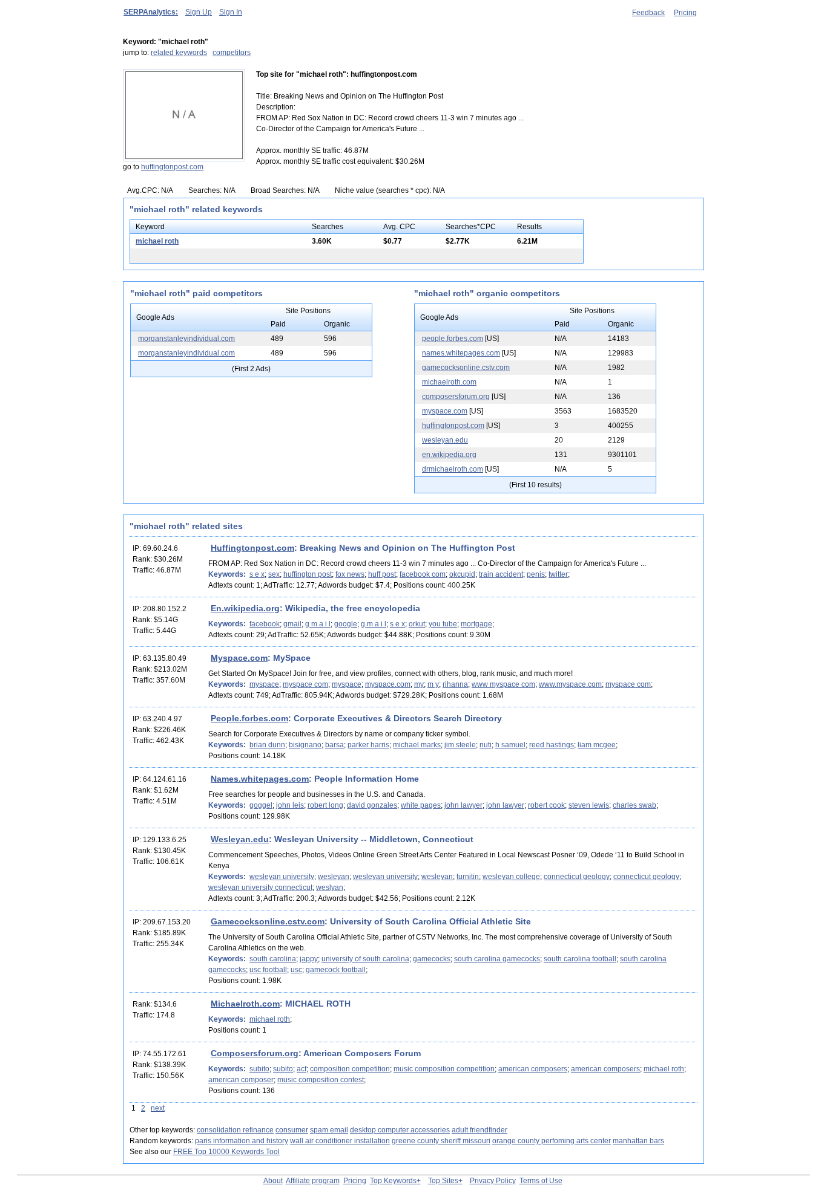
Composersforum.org (254, 1053)
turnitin (467, 876)
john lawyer (463, 805)
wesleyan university (281, 876)
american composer (241, 1080)
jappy (309, 959)
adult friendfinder (479, 1130)
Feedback (648, 12)
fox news (349, 574)
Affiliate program (313, 1180)
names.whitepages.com (461, 353)
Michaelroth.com (245, 1003)
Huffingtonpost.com (252, 548)
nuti (485, 745)
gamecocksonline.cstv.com (466, 367)
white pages (421, 805)
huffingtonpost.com (172, 167)
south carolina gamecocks (497, 959)
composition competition (350, 1069)
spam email (329, 1130)
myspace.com (444, 411)
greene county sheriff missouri (441, 1141)
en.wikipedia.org (449, 454)
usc (296, 969)
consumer (291, 1130)
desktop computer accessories (400, 1130)
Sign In (230, 12)
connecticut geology (577, 876)
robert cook (546, 805)
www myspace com (503, 684)
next (158, 1108)
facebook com (423, 574)
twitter (558, 574)
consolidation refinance (235, 1130)
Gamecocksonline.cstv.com (268, 921)
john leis (290, 805)
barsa (334, 745)
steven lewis (588, 805)
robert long (325, 805)
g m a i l (318, 624)
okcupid (462, 574)
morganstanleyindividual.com (186, 338)
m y (433, 684)
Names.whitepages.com (260, 779)
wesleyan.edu (445, 440)
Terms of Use (540, 1180)
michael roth (157, 241)
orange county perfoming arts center (551, 1141)
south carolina (272, 959)
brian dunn (267, 745)
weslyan (329, 887)
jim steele (460, 745)
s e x (257, 574)
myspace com (305, 684)
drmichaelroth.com (452, 469)
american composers (532, 1069)
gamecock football (336, 969)
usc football (268, 969)
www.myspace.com (570, 684)
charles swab (634, 805)
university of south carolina (365, 959)
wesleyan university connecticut (260, 887)
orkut (417, 624)
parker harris (368, 745)
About (273, 1180)
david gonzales (372, 805)
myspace (264, 684)
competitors (232, 52)
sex (274, 574)
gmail (292, 624)
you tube (443, 624)
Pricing (685, 12)
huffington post (307, 574)
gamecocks (431, 959)
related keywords (179, 52)
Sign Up (198, 12)
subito (259, 1069)
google (345, 624)
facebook (264, 624)
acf (301, 1069)
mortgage (476, 624)
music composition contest (320, 1080)
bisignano (305, 745)
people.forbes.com (452, 338)
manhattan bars (638, 1141)
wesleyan (333, 876)
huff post (382, 574)
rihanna (455, 684)
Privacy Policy (493, 1180)
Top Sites (443, 1180)
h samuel (510, 745)
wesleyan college (511, 876)
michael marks (417, 745)
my (419, 684)
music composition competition (444, 1069)
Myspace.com (239, 658)
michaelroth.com (449, 382)
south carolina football (580, 959)
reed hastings (551, 745)
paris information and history (241, 1141)
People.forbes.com (249, 718)
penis (536, 574)
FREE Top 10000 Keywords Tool (226, 1151)
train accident (501, 574)
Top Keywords (393, 1180)
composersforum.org (456, 396)
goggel (260, 805)
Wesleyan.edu (240, 839)
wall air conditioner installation (340, 1141)
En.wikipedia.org (245, 608)
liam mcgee (597, 745)
